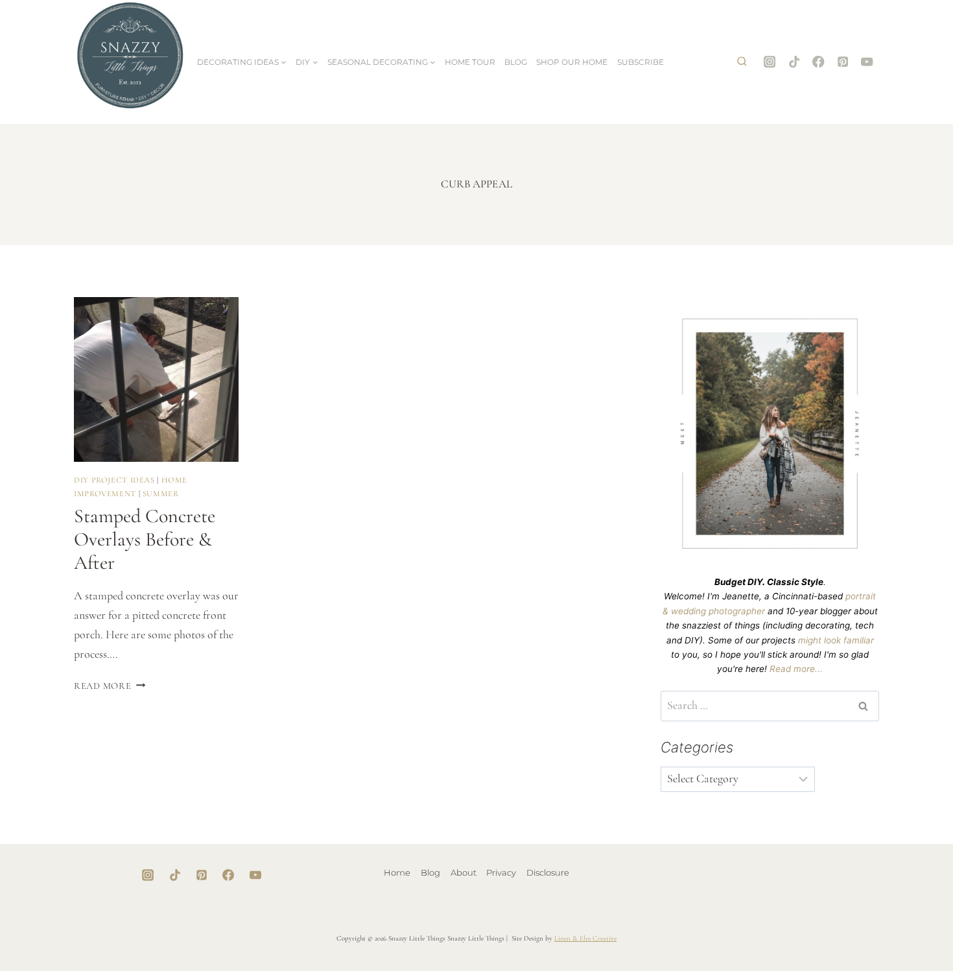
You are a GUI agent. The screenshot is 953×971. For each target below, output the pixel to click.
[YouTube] (867, 62)
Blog (515, 62)
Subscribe (640, 62)
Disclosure (547, 872)
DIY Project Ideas (114, 480)
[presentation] (156, 379)
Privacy (501, 872)
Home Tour (470, 62)
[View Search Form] (741, 62)
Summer (161, 493)
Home (397, 872)
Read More (109, 685)
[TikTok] (794, 62)
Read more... (796, 669)
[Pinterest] (843, 62)
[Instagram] (770, 62)
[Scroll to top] (902, 919)
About (463, 872)
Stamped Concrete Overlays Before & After (144, 539)
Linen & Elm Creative (585, 938)
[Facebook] (818, 62)
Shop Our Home (571, 62)
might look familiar (836, 640)
